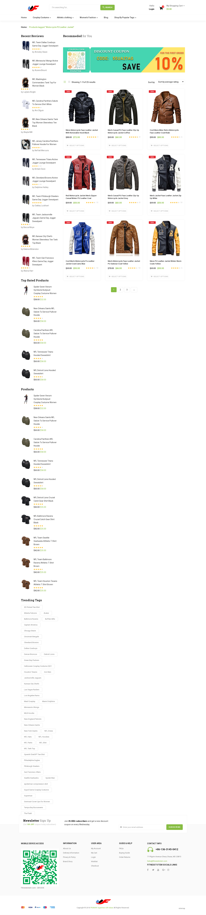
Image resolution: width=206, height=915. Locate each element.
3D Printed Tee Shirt (32, 607)
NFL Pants (28, 743)
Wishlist (94, 861)
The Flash (28, 813)
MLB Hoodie (29, 713)
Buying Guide (124, 853)
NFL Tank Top (29, 748)
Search (108, 7)
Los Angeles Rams (31, 695)
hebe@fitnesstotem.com (157, 861)
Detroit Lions (49, 654)
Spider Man (50, 778)
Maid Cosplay (29, 701)
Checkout (95, 866)
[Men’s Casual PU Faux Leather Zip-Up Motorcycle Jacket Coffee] (124, 91)
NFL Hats (28, 737)
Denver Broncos (30, 654)
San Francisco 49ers (32, 772)
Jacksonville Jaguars (32, 678)
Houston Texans (30, 672)
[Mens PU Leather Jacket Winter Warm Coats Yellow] (166, 222)
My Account (96, 848)
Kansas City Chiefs (31, 684)
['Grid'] (64, 82)
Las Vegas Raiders (31, 690)
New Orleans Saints (32, 725)
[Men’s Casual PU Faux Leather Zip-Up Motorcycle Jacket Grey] (124, 157)
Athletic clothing (64, 17)
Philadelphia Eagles (32, 760)
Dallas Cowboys (30, 648)
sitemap (182, 908)
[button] (174, 7)
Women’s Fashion (88, 17)
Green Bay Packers (31, 660)
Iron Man (47, 672)
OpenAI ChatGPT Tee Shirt (34, 754)
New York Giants (30, 731)
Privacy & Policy (69, 857)
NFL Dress (48, 731)
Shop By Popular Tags (124, 17)
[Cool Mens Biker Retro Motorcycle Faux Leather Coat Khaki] (166, 91)
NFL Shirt (43, 743)
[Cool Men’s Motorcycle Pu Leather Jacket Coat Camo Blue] (82, 222)
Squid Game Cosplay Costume (36, 790)
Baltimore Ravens (31, 619)
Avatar (46, 613)
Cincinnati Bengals (31, 637)
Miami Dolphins (48, 701)
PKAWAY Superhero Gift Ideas (102, 908)
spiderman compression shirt (36, 784)
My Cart (94, 853)
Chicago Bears (30, 631)
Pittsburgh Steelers (31, 766)
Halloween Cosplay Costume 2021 (38, 666)
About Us (67, 848)
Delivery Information (71, 853)
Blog (106, 17)
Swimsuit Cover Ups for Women (37, 802)
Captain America (30, 625)
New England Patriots (32, 719)
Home (24, 17)
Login (151, 9)
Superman (28, 796)
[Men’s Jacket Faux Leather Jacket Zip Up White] (166, 157)
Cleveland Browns (31, 642)
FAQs (121, 848)
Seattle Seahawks (31, 778)
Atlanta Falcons (30, 613)
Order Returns (124, 857)
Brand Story (67, 861)
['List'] (69, 82)
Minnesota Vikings (31, 707)
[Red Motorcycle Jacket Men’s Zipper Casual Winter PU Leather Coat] (82, 157)
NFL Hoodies (44, 737)
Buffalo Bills (50, 619)
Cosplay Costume (41, 17)
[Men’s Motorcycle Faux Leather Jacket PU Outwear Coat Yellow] (124, 222)
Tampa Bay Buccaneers (33, 807)
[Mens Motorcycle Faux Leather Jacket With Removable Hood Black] (82, 91)
